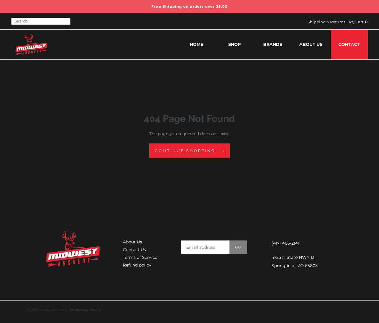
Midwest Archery (54, 310)
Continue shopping (185, 150)
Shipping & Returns (326, 22)
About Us (132, 242)
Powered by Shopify (85, 310)
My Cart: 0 (358, 22)
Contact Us (134, 249)
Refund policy (137, 265)
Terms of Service (140, 257)
